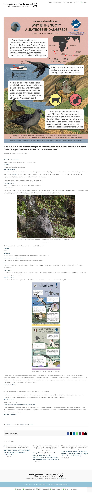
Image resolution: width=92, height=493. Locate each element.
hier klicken (33, 172)
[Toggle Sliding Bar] (88, 2)
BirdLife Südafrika (9, 277)
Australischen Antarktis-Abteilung (13, 258)
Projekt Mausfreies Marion (11, 160)
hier (5, 263)
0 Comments (30, 424)
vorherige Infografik (9, 169)
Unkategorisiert (23, 424)
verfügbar (6, 248)
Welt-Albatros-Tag (9, 183)
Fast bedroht (7, 270)
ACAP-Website (8, 188)
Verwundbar (11, 172)
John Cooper (8, 424)
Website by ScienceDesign (61, 484)
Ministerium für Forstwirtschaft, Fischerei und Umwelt (19, 404)
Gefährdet (7, 253)
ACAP (15, 174)
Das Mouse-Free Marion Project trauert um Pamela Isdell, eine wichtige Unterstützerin (17, 452)
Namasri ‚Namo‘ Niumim (10, 385)
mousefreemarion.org (10, 414)
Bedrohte (6, 164)
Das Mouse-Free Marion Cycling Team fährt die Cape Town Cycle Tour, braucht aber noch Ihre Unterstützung (74, 454)
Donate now (62, 478)
